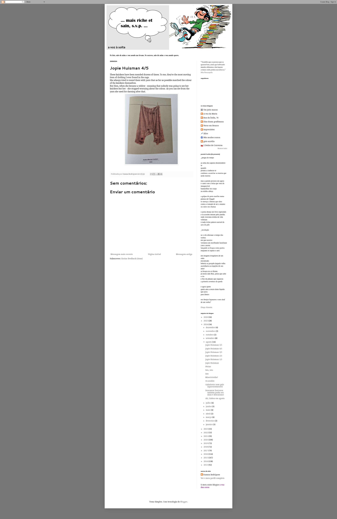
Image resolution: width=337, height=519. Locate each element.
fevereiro (210, 421)
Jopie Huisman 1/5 (213, 359)
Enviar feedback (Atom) (132, 259)
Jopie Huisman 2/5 (213, 356)
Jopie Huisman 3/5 (213, 352)
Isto (207, 374)
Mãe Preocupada (207, 72)
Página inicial (154, 254)
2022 (206, 432)
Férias (208, 366)
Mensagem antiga (184, 254)
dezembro (211, 327)
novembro (211, 331)
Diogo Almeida (206, 307)
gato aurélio (209, 141)
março (209, 417)
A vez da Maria (210, 114)
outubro (210, 335)
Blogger (183, 502)
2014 (206, 461)
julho (208, 403)
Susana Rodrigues (211, 475)
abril (208, 414)
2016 (206, 454)
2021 (206, 436)
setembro (210, 338)
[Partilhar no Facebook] (158, 174)
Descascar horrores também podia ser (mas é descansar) (214, 392)
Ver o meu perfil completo (212, 478)
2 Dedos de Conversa (213, 145)
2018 (206, 447)
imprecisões (209, 129)
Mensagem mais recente (122, 254)
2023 (206, 429)
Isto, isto (209, 370)
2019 (206, 443)
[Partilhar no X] (156, 174)
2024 (206, 324)
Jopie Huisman (212, 363)
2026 (206, 317)
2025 (206, 321)
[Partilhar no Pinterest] (161, 174)
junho (209, 406)
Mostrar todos (222, 148)
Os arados (209, 381)
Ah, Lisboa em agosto (215, 398)
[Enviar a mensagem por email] (151, 174)
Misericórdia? (211, 377)
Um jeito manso (211, 110)
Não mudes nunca (212, 137)
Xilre (206, 133)
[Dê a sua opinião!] (153, 174)
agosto (209, 342)
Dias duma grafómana (214, 122)
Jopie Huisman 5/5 (213, 345)
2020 (206, 440)
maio (208, 410)
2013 (206, 465)
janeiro (209, 424)
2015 (206, 458)
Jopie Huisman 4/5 (213, 349)
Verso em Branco (211, 126)
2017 (206, 450)
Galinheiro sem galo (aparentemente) (214, 386)
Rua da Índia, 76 (211, 118)
